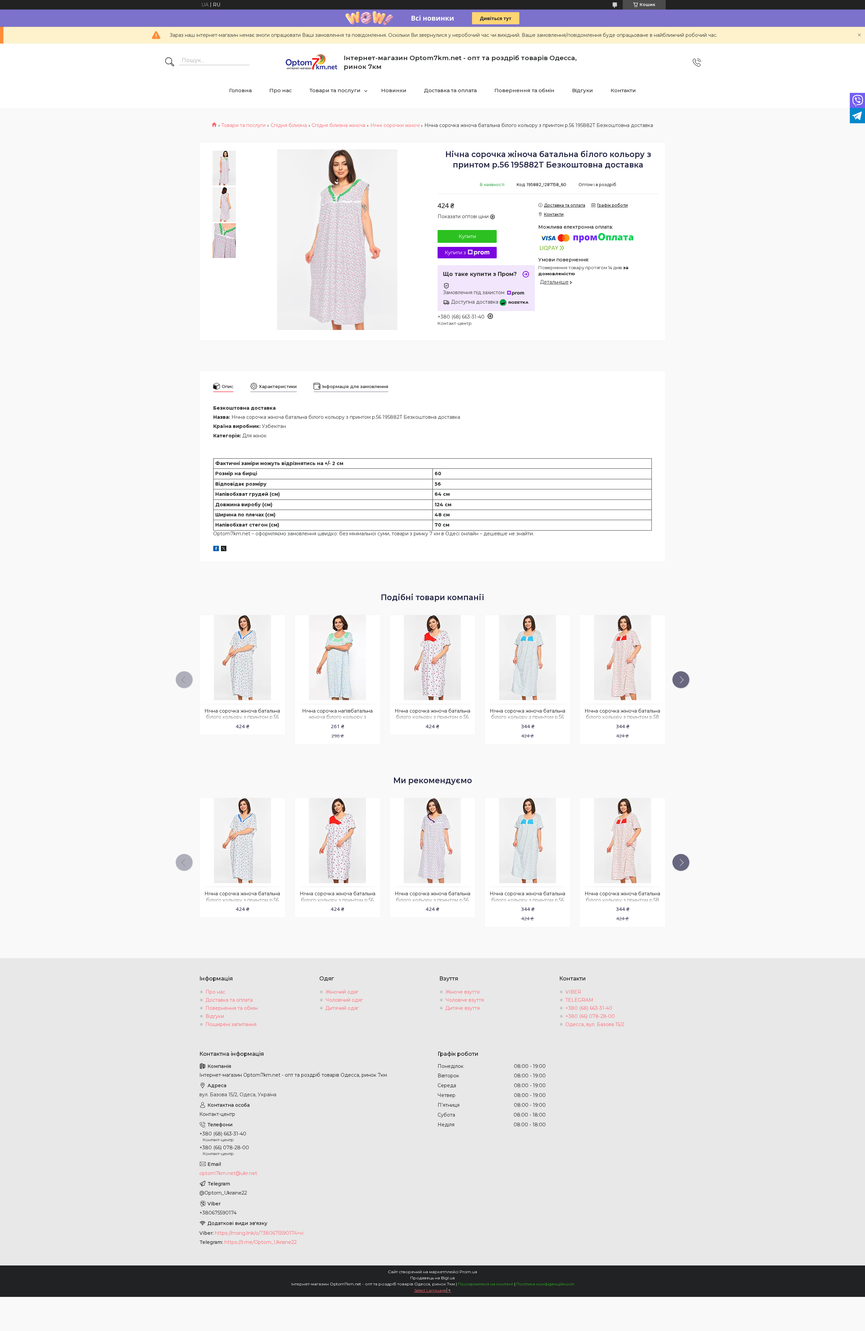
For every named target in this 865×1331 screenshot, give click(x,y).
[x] (223, 549)
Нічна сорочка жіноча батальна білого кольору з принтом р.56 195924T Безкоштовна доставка (432, 900)
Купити (467, 236)
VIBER (573, 992)
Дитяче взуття (462, 1008)
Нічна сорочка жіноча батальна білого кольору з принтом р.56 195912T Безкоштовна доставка (432, 717)
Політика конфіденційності (545, 1283)
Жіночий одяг (342, 992)
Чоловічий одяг (344, 1000)
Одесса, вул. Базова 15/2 (594, 1024)
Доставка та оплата (450, 90)
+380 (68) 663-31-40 (588, 1008)
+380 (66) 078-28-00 (590, 1016)
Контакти (623, 90)
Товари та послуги (335, 90)
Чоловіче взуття (464, 1000)
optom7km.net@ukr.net (228, 1173)
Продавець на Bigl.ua (432, 1277)
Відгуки (582, 90)
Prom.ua (468, 1271)
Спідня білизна (289, 125)
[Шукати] (169, 62)
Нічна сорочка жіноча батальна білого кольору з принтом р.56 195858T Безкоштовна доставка (527, 717)
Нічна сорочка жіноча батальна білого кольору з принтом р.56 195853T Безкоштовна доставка (242, 717)
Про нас (280, 90)
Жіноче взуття (462, 992)
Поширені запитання (230, 1024)
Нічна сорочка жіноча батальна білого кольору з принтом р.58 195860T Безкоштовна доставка (622, 717)
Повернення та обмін (524, 90)
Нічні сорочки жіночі (395, 125)
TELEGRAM (579, 1000)
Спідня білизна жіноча (338, 125)
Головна (240, 90)
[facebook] (216, 549)
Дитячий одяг (342, 1008)
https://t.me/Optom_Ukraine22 (260, 1242)
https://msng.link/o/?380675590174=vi (259, 1233)
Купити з (455, 253)
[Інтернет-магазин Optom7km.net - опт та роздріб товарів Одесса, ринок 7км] (312, 62)
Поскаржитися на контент (485, 1283)
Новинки (393, 90)
